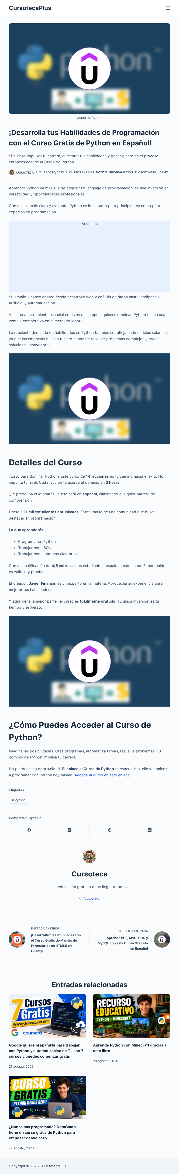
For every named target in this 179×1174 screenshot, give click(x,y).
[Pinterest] (110, 830)
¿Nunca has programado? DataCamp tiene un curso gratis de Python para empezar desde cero (42, 1132)
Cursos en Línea (81, 172)
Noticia (102, 172)
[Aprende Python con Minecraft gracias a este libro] (131, 1016)
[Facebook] (29, 830)
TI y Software (145, 172)
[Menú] (168, 8)
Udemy (163, 172)
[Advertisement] (89, 259)
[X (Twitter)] (69, 830)
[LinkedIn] (150, 830)
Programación (121, 172)
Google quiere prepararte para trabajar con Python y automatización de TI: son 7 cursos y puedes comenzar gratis (46, 1051)
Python (18, 800)
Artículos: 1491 (89, 898)
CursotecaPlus (30, 7)
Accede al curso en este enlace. (103, 775)
